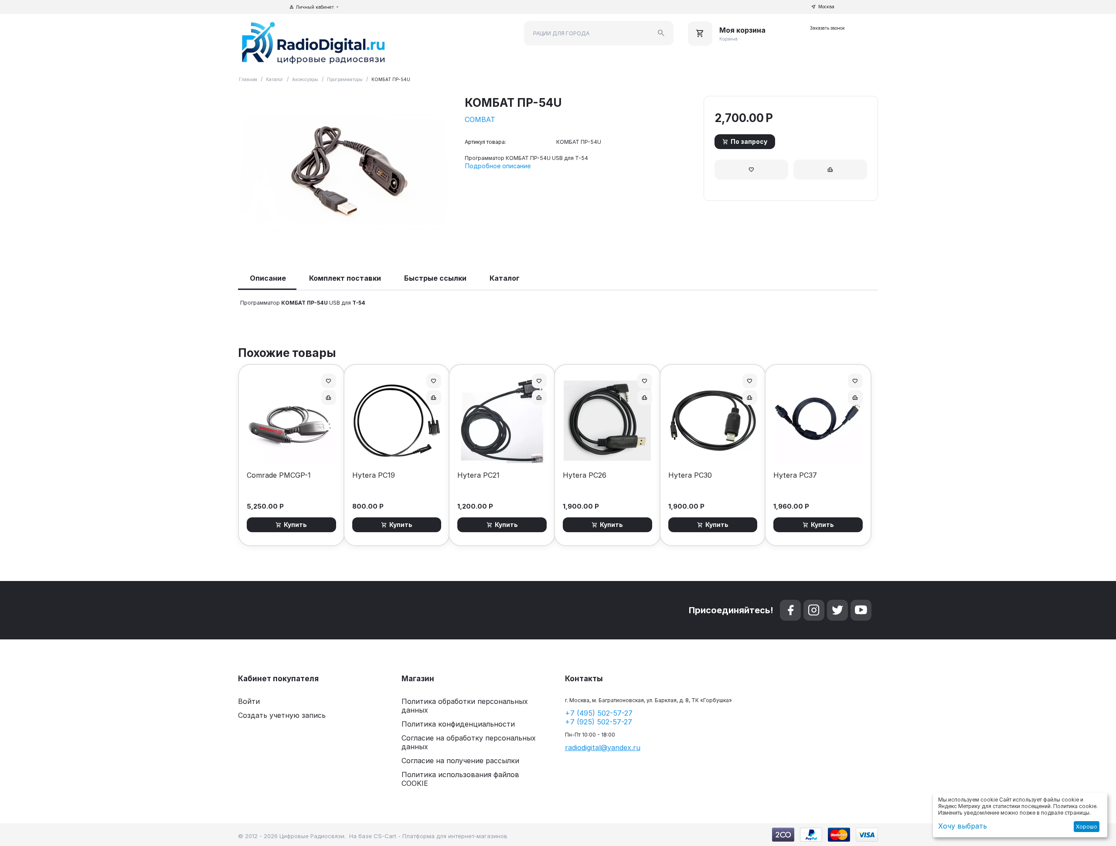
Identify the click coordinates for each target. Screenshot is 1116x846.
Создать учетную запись (282, 715)
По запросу (749, 141)
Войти (249, 701)
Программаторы (345, 79)
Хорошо (1086, 826)
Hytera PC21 (478, 475)
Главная (248, 79)
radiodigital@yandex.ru (602, 747)
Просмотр (291, 453)
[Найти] (661, 33)
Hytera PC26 (584, 475)
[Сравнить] (830, 170)
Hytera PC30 (690, 475)
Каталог (274, 79)
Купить (295, 524)
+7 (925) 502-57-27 (598, 721)
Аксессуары (305, 79)
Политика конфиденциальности (458, 724)
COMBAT (480, 119)
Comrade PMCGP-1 (279, 475)
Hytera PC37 (795, 475)
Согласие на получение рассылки (460, 760)
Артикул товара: (485, 142)
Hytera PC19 (373, 475)
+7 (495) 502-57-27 (599, 713)
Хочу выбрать (962, 826)
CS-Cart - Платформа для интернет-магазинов (440, 835)
